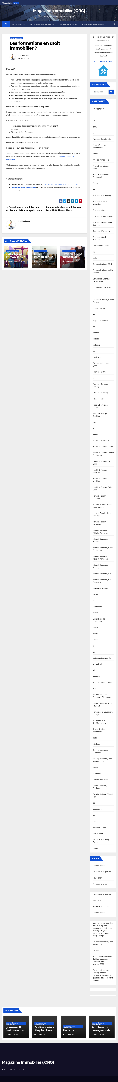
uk (94, 803)
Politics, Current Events (102, 682)
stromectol (97, 773)
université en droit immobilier (24, 187)
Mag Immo (26, 55)
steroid (95, 767)
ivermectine (97, 607)
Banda (95, 183)
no (94, 652)
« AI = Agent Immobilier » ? (15, 255)
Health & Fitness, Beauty (103, 441)
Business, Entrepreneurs (103, 216)
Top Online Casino (100, 780)
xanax (95, 848)
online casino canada (102, 658)
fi (93, 378)
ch (94, 252)
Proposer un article (93, 24)
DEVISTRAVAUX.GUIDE (103, 61)
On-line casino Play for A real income (44, 1030)
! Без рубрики (98, 109)
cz (93, 294)
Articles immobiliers (101, 160)
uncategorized (99, 809)
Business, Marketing (101, 231)
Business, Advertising (102, 195)
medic (95, 634)
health (95, 434)
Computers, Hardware (102, 287)
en (94, 327)
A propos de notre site (102, 139)
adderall (96, 154)
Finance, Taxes (99, 399)
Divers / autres (99, 308)
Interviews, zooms (100, 588)
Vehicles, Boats (99, 827)
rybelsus (96, 744)
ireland (95, 594)
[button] (114, 24)
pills (94, 670)
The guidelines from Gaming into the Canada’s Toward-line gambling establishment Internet (103, 975)
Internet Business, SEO (102, 574)
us (94, 815)
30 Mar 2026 (13, 1034)
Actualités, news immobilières (12, 1023)
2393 (95, 127)
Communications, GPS (102, 264)
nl (93, 646)
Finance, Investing (100, 393)
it (93, 601)
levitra (95, 628)
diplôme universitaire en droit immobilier (61, 184)
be (94, 189)
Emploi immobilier (16, 38)
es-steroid (97, 357)
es (94, 351)
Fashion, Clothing (100, 372)
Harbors (96, 950)
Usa (94, 821)
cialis (95, 258)
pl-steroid (96, 676)
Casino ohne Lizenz (101, 246)
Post (94, 689)
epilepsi (96, 333)
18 (94, 121)
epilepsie (96, 339)
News (95, 640)
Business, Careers (100, 210)
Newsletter (18, 24)
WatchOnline (98, 833)
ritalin (95, 738)
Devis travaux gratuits (42, 24)
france (95, 422)
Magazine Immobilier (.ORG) (59, 10)
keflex (95, 613)
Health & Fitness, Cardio (103, 447)
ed (94, 314)
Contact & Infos (68, 24)
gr (93, 428)
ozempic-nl (97, 664)
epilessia (96, 345)
